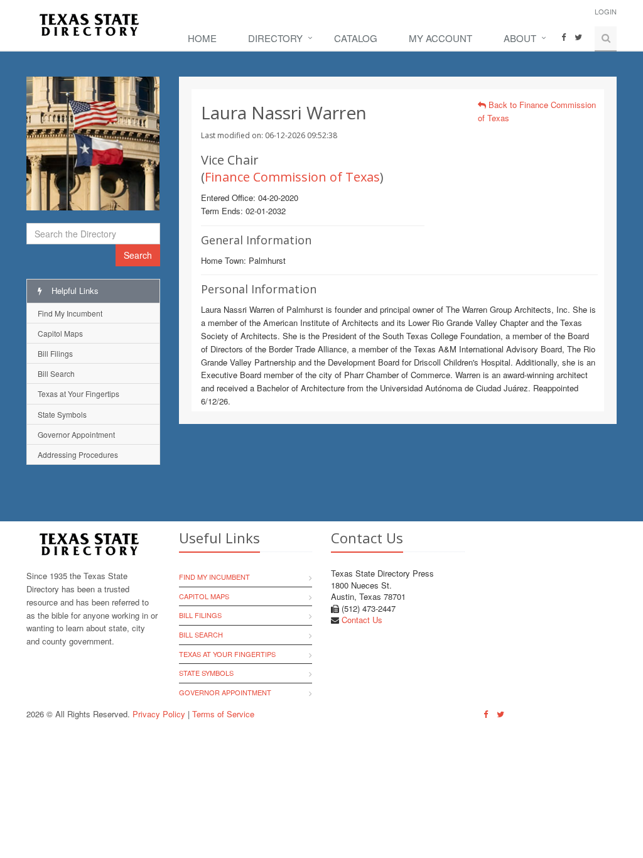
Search (138, 255)
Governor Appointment (76, 434)
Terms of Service (223, 714)
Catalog (355, 38)
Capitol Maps (60, 333)
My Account (440, 38)
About (520, 38)
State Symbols (62, 414)
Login (606, 11)
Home (202, 38)
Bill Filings (55, 353)
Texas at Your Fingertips (78, 393)
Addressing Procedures (78, 454)
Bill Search (56, 373)
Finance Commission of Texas (292, 176)
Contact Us (362, 620)
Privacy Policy (158, 714)
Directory (275, 38)
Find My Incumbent (70, 313)
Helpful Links (74, 290)
